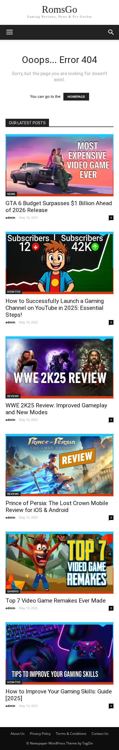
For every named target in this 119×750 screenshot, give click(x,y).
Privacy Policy (40, 733)
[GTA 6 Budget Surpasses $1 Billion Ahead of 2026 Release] (59, 165)
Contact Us (100, 733)
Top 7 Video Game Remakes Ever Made (56, 600)
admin (10, 217)
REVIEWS (13, 396)
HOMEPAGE (76, 96)
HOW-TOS (13, 292)
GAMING (13, 591)
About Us (18, 733)
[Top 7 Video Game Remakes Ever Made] (59, 563)
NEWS (11, 194)
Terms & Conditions (71, 733)
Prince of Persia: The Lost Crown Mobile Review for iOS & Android (57, 506)
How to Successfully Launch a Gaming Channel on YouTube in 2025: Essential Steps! (55, 308)
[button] (111, 32)
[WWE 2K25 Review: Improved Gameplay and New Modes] (59, 367)
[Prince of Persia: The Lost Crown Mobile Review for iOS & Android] (59, 465)
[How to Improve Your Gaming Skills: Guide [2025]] (59, 653)
